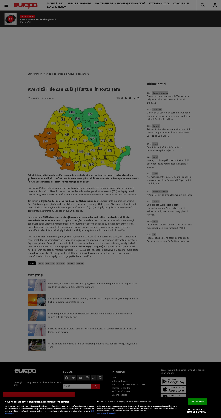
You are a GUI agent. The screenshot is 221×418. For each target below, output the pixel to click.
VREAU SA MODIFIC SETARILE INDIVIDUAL (196, 410)
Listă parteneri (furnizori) (106, 413)
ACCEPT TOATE (197, 401)
